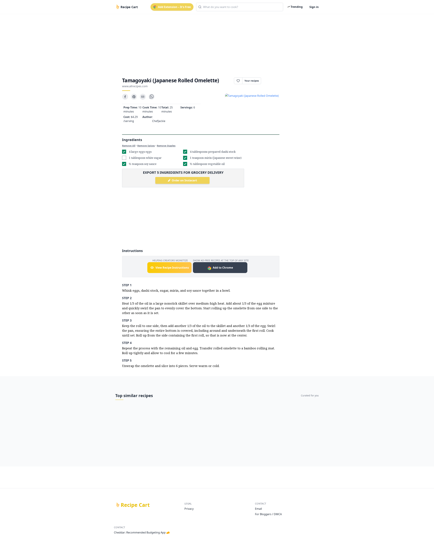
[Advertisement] (215, 43)
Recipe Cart (135, 505)
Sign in (314, 7)
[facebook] (125, 97)
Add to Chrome (223, 267)
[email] (143, 97)
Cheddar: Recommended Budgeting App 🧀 (142, 532)
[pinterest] (134, 97)
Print (272, 81)
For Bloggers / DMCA (268, 514)
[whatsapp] (152, 97)
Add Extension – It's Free (174, 7)
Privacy (189, 509)
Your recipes (251, 80)
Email (258, 509)
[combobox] (239, 7)
